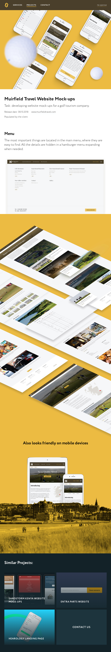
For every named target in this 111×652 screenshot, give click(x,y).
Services (17, 5)
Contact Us (81, 627)
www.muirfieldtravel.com (43, 112)
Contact (45, 5)
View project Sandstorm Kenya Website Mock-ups (29, 590)
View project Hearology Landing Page (29, 627)
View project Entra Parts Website (81, 590)
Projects (31, 5)
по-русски (102, 5)
